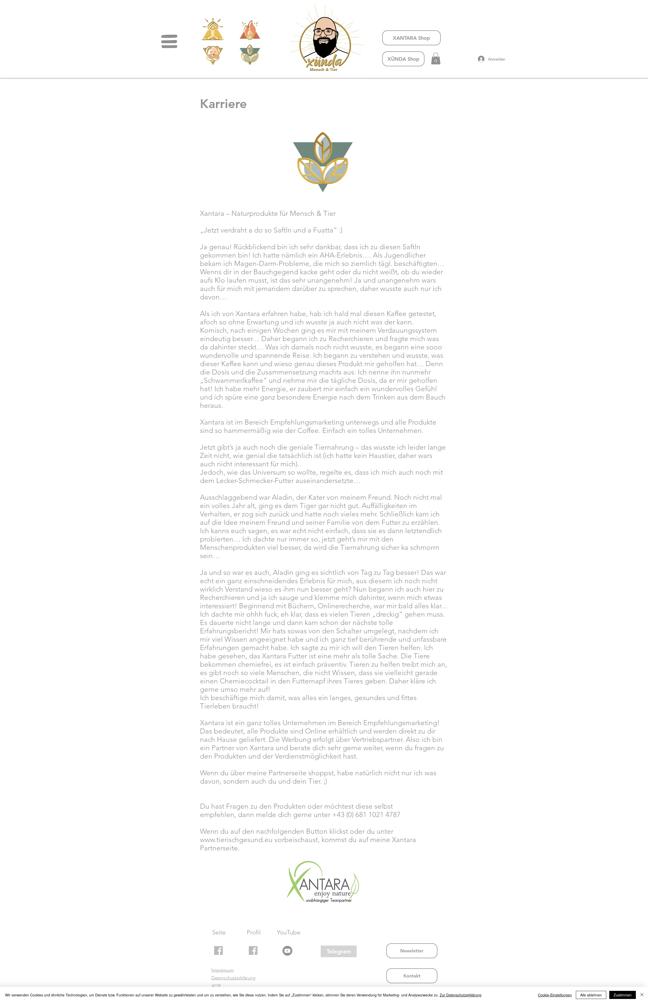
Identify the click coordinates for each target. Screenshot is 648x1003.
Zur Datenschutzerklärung (460, 994)
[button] (169, 41)
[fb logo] (218, 950)
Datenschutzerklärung (233, 978)
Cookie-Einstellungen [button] (555, 994)
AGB (216, 986)
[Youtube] (287, 951)
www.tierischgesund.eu (236, 839)
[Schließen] (642, 995)
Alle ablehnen (591, 994)
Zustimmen (623, 994)
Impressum (222, 970)
